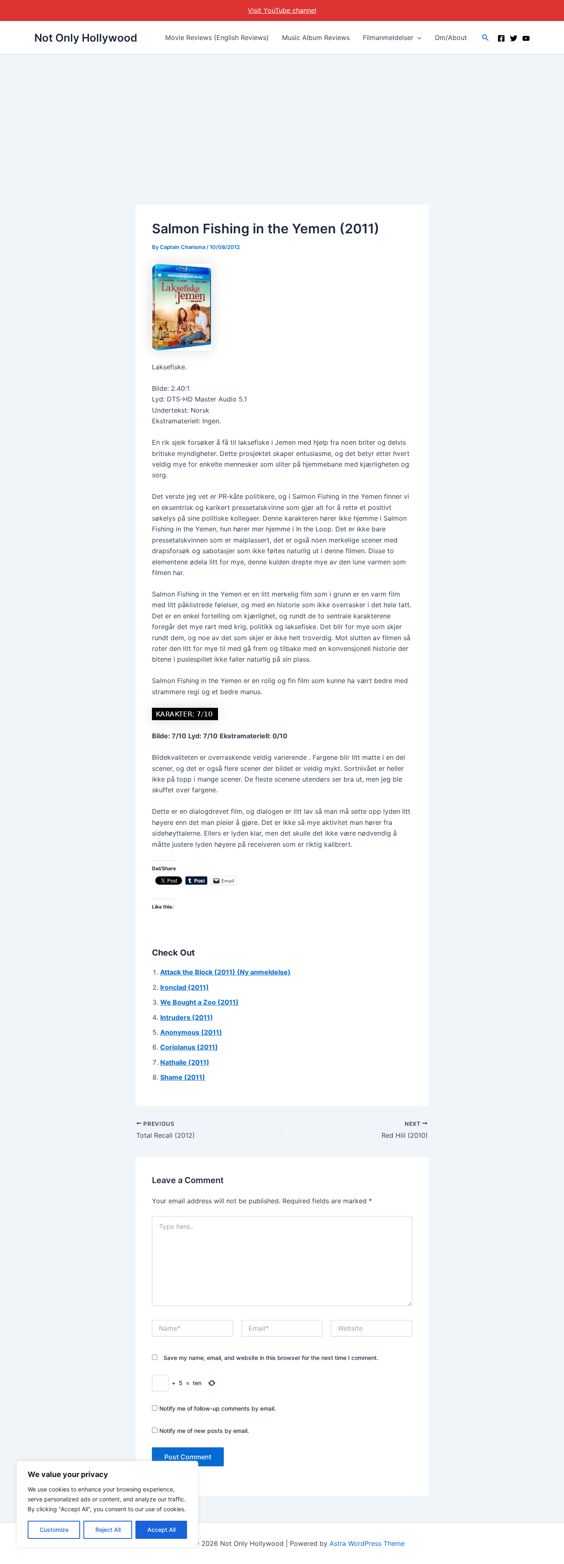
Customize (54, 1529)
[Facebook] (501, 38)
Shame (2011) (182, 1077)
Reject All (108, 1529)
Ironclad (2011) (184, 987)
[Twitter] (513, 38)
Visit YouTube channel (282, 10)
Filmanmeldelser (388, 37)
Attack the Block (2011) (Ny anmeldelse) (225, 972)
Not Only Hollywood (85, 37)
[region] (107, 1504)
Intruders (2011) (186, 1017)
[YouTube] (526, 38)
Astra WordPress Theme (367, 1543)
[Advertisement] (282, 116)
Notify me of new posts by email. (204, 1430)
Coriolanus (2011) (189, 1047)
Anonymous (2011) (191, 1032)
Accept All (161, 1529)
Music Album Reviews (316, 37)
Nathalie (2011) (184, 1062)
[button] (417, 37)
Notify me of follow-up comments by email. (217, 1408)
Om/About (451, 37)
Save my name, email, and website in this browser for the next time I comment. (271, 1357)
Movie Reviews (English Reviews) (217, 37)
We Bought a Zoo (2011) (199, 1002)
